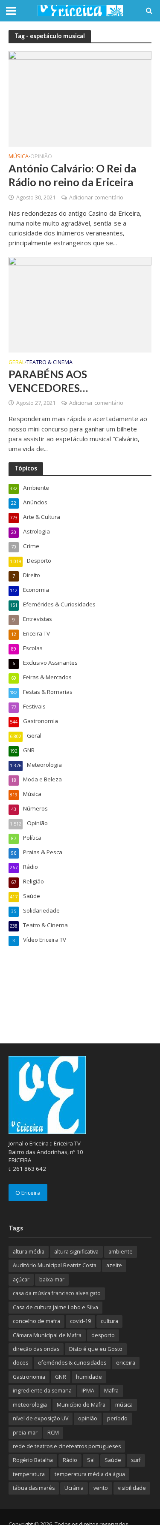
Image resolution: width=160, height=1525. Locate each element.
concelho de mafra (36, 1321)
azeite (114, 1265)
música (124, 1404)
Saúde (113, 1460)
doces (20, 1362)
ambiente (120, 1251)
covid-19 (80, 1321)
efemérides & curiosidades (72, 1362)
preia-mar (25, 1432)
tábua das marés (34, 1488)
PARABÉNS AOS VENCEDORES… (48, 381)
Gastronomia (29, 1376)
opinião (87, 1418)
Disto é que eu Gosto (95, 1349)
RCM (53, 1432)
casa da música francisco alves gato (57, 1293)
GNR (60, 1376)
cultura (109, 1321)
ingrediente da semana (42, 1390)
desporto (103, 1335)
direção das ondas (36, 1349)
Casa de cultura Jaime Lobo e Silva (55, 1307)
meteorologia (30, 1404)
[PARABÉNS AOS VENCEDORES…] (80, 303)
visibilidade (132, 1488)
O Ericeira (28, 1192)
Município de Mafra (81, 1404)
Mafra (111, 1390)
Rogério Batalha (33, 1460)
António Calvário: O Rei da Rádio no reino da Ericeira (72, 175)
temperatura (29, 1474)
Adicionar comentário (96, 197)
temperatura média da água (90, 1474)
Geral (17, 363)
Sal (91, 1460)
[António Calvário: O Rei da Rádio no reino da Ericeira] (80, 98)
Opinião (41, 157)
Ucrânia (74, 1488)
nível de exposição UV (40, 1418)
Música (19, 157)
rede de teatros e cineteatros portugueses (67, 1446)
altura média (28, 1251)
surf (136, 1460)
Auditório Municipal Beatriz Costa (54, 1265)
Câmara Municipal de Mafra (47, 1335)
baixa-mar (51, 1279)
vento (100, 1488)
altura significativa (76, 1251)
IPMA (87, 1390)
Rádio (70, 1460)
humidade (89, 1376)
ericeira (125, 1362)
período (117, 1418)
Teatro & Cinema (49, 363)
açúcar (21, 1279)
